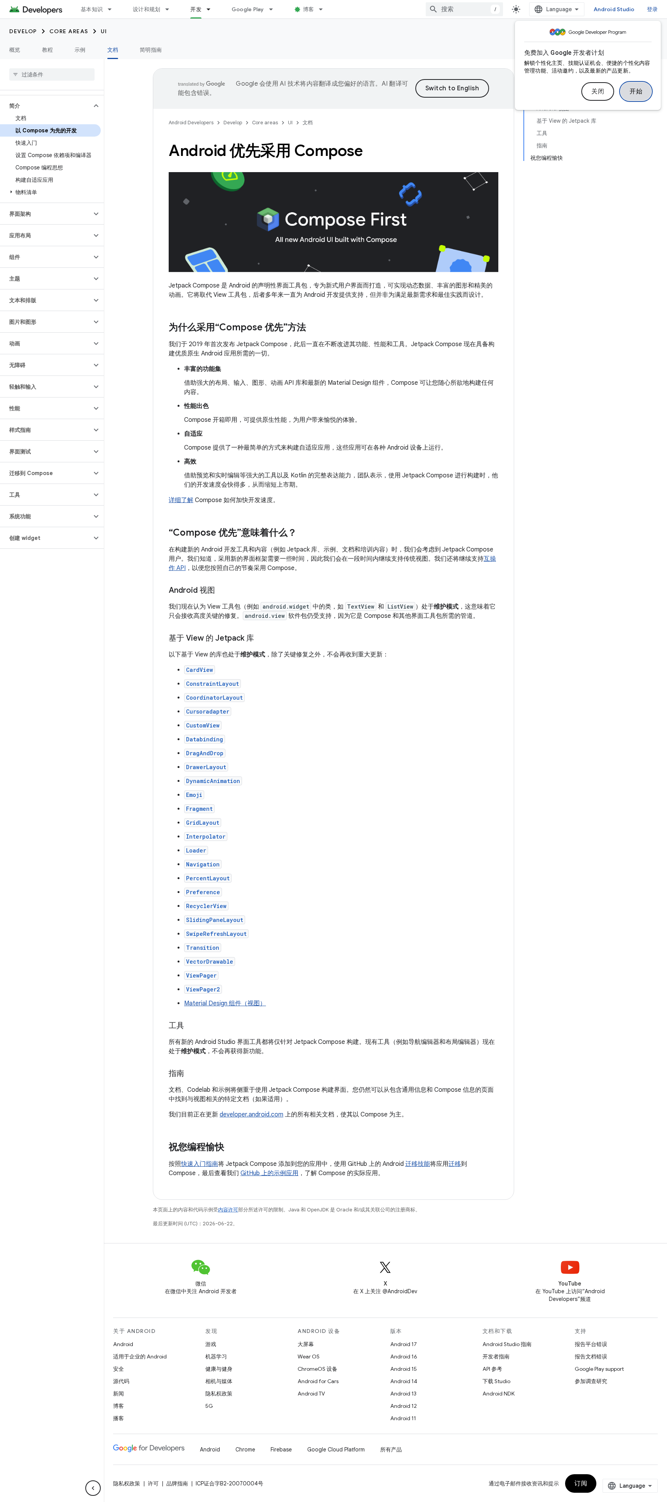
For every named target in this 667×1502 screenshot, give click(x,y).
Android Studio (614, 9)
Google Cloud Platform (336, 1449)
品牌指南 (177, 1483)
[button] (45, 106)
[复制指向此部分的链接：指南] (192, 1074)
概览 (14, 49)
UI (104, 31)
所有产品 (391, 1449)
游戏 (210, 1344)
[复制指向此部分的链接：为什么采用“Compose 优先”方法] (314, 328)
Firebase (281, 1449)
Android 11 (403, 1418)
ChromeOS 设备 (317, 1368)
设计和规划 (146, 9)
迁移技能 (417, 1164)
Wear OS (309, 1356)
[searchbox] (52, 74)
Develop (23, 31)
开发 (195, 9)
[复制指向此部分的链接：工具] (192, 1026)
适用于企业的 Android (140, 1356)
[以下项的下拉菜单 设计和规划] (170, 9)
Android (123, 1344)
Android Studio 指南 (507, 1344)
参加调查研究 (591, 1381)
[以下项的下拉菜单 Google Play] (274, 9)
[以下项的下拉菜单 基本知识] (113, 9)
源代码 (121, 1381)
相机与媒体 (218, 1381)
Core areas (68, 31)
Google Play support (599, 1368)
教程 (47, 49)
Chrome (245, 1449)
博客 (308, 9)
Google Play (248, 9)
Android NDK (498, 1393)
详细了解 (181, 500)
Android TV (311, 1393)
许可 (153, 1483)
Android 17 (403, 1344)
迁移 (455, 1164)
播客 (118, 1418)
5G (209, 1405)
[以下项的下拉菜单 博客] (324, 9)
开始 (636, 91)
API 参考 (492, 1368)
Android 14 (403, 1381)
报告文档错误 (591, 1356)
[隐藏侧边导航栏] (93, 1488)
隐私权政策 (218, 1393)
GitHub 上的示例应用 (269, 1173)
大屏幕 (306, 1344)
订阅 (580, 1483)
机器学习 (216, 1356)
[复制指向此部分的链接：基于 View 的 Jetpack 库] (261, 638)
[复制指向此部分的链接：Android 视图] (222, 590)
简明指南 (151, 49)
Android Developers (191, 122)
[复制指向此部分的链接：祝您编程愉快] (232, 1147)
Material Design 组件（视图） (225, 1003)
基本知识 (92, 9)
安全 (118, 1368)
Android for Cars (318, 1381)
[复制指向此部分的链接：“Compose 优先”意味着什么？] (304, 533)
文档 (113, 49)
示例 (80, 49)
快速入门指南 (199, 1164)
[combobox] (464, 9)
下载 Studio (496, 1381)
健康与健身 (218, 1368)
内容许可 (228, 1209)
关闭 (597, 91)
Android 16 (403, 1356)
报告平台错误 (591, 1344)
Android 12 (403, 1405)
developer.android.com (251, 1114)
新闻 (118, 1393)
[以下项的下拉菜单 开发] (211, 9)
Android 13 (403, 1393)
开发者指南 (496, 1356)
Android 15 (403, 1368)
